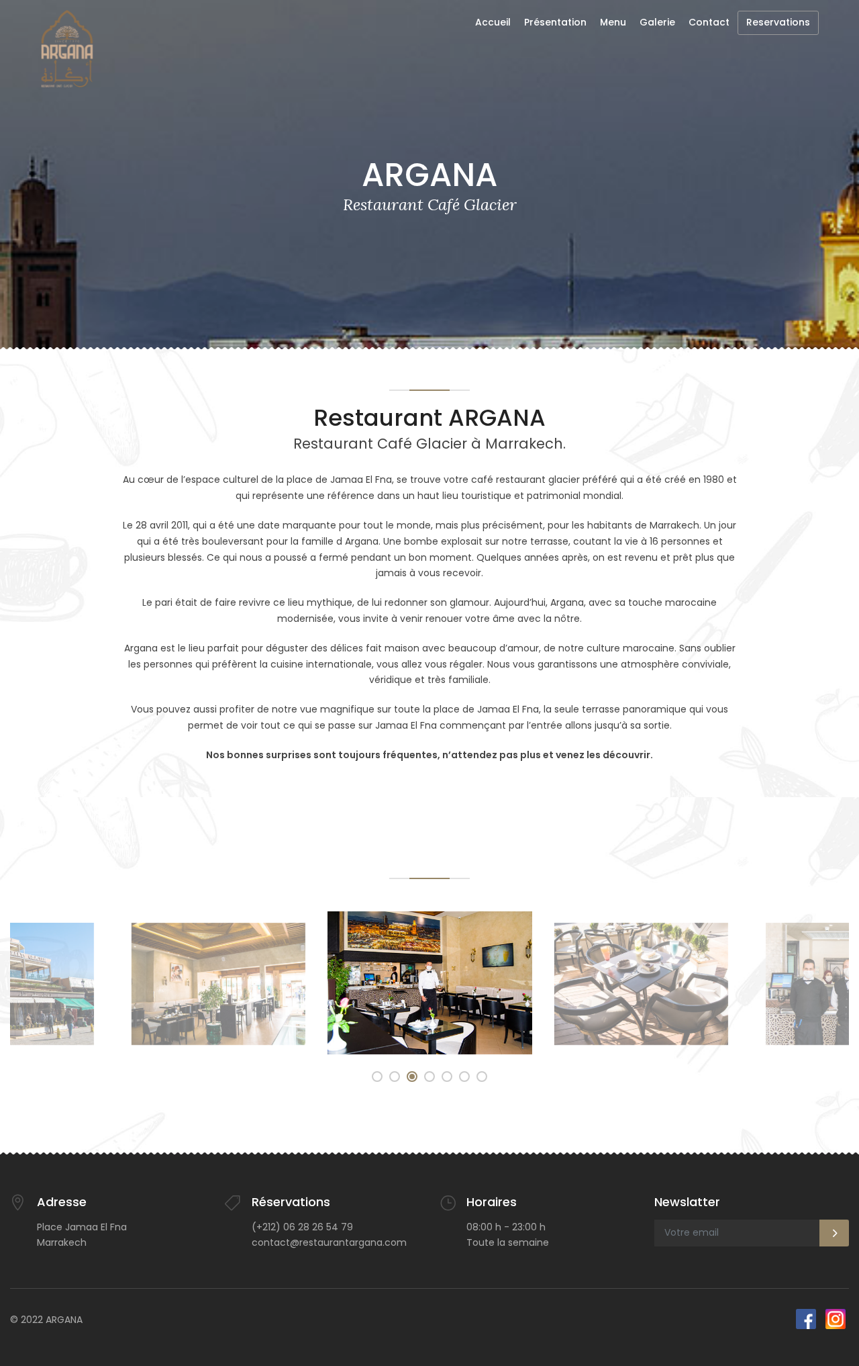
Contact (709, 22)
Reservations (778, 22)
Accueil (493, 22)
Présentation (555, 22)
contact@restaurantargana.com (329, 1242)
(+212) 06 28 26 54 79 (302, 1227)
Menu (613, 22)
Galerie (657, 22)
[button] (377, 1076)
